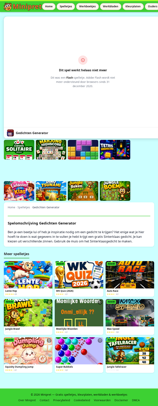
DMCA (136, 400)
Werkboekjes (87, 6)
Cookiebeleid (82, 400)
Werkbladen (110, 6)
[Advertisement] (74, 169)
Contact (44, 400)
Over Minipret (27, 400)
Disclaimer (121, 400)
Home (49, 6)
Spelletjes (66, 6)
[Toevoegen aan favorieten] (49, 264)
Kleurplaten (133, 6)
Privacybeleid (61, 400)
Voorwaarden (102, 400)
